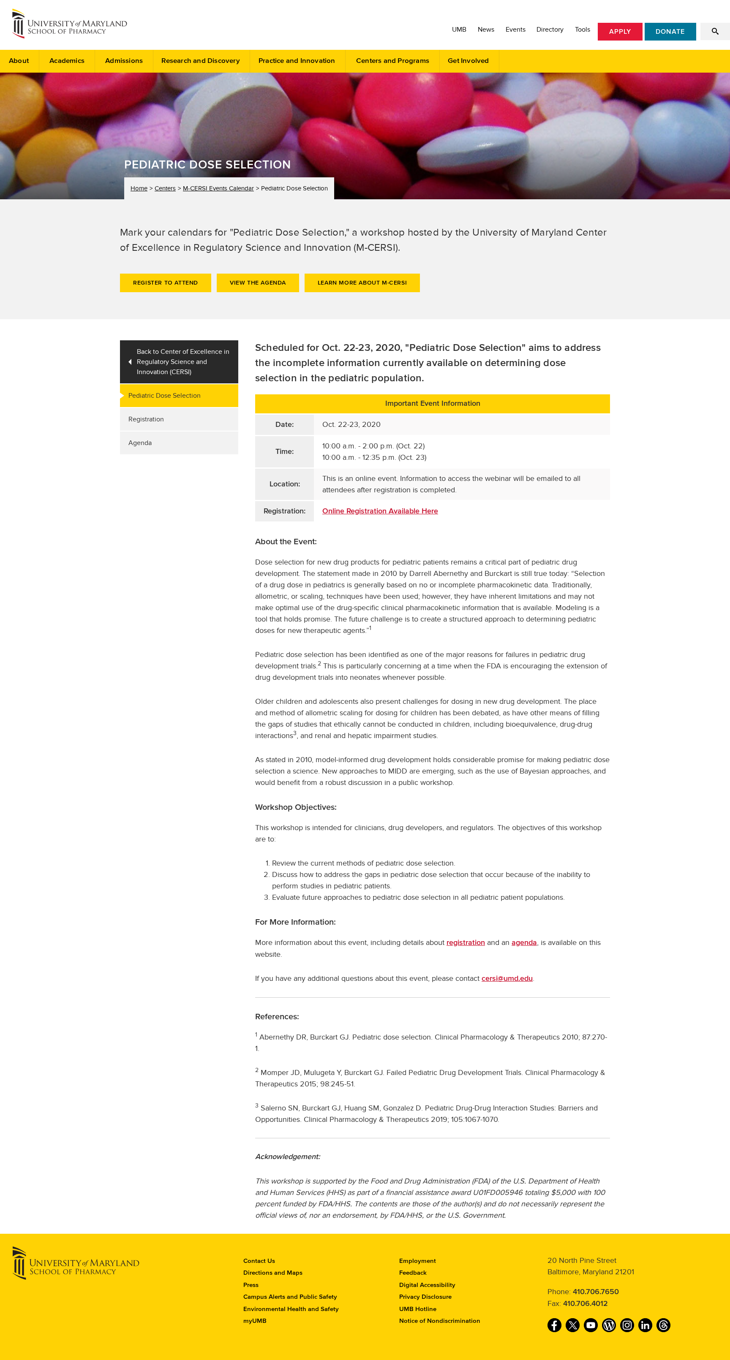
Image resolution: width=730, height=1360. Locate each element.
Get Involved (468, 61)
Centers (165, 188)
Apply (620, 31)
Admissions (124, 61)
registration (466, 943)
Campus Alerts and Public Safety (290, 1297)
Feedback (413, 1273)
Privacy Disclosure (425, 1297)
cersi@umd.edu (507, 979)
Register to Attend (165, 283)
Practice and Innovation (297, 61)
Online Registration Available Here (380, 511)
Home (139, 188)
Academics (66, 61)
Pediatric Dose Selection (164, 395)
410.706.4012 (585, 1304)
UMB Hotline (417, 1309)
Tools (582, 29)
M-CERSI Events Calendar (218, 188)
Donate (670, 31)
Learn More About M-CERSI (362, 283)
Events (516, 29)
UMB (459, 29)
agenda (524, 943)
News (486, 29)
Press (251, 1285)
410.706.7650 (596, 1292)
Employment (417, 1261)
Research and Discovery (200, 61)
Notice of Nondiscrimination (439, 1321)
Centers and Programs (392, 61)
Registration (146, 419)
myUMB (255, 1321)
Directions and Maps (272, 1273)
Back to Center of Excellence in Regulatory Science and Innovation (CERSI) (183, 362)
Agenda (140, 443)
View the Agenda (258, 283)
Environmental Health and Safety (291, 1309)
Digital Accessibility (427, 1285)
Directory (550, 29)
